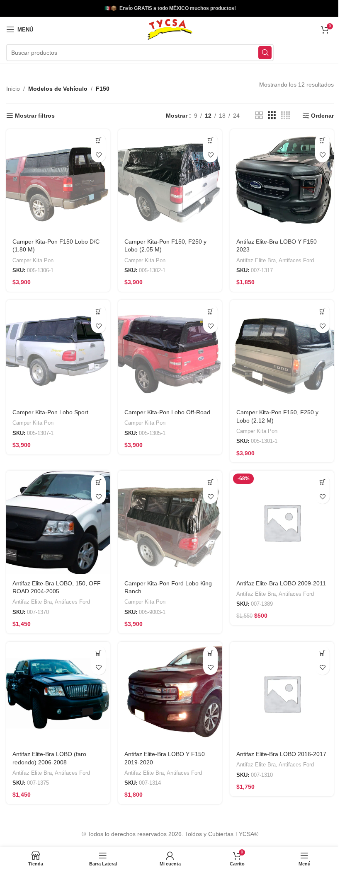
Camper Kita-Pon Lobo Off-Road (165, 408)
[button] (96, 140)
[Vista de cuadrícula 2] (253, 115)
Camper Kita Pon (32, 258)
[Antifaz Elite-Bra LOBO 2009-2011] (277, 517)
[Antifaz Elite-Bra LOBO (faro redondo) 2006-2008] (57, 686)
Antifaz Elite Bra (252, 258)
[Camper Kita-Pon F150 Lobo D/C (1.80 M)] (57, 180)
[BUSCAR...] (258, 52)
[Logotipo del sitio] (166, 29)
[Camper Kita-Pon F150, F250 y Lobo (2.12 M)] (277, 348)
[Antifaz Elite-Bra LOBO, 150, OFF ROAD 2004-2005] (57, 517)
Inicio (13, 88)
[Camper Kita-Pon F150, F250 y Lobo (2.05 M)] (167, 180)
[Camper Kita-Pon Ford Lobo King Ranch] (167, 517)
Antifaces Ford (292, 258)
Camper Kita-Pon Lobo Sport (50, 408)
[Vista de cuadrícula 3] (266, 115)
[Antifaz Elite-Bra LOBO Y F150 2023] (277, 180)
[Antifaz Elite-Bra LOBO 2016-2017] (277, 686)
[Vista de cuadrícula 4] (279, 115)
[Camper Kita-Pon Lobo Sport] (57, 348)
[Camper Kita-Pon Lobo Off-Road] (167, 348)
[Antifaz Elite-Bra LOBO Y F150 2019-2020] (167, 686)
